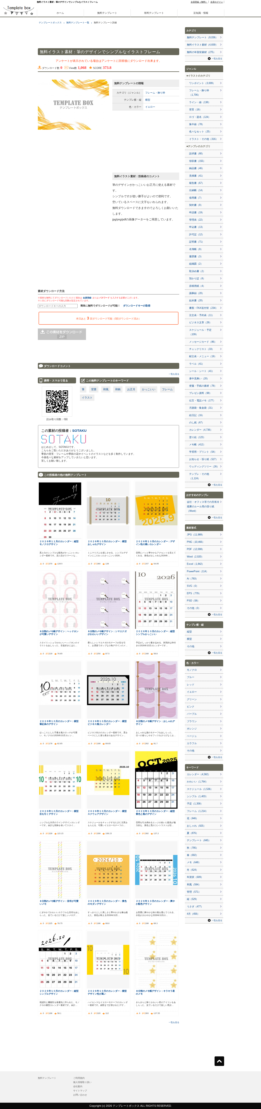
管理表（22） (196, 219)
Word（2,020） (195, 556)
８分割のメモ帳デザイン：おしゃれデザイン (155, 722)
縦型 (189, 631)
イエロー (150, 106)
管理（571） (194, 891)
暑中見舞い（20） (199, 378)
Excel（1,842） (195, 563)
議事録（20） (196, 293)
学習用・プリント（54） (203, 451)
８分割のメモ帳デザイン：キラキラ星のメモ (155, 992)
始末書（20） (196, 300)
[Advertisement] (18, 134)
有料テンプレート (154, 12)
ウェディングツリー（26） (204, 466)
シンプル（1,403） (197, 796)
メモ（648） (194, 862)
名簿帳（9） (196, 249)
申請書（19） (196, 212)
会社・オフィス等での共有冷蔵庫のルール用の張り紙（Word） (203, 506)
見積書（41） (196, 175)
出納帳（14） (196, 190)
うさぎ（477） (195, 906)
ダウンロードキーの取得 (136, 305)
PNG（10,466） (196, 541)
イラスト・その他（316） (203, 139)
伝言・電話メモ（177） (202, 400)
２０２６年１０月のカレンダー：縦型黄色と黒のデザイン (155, 812)
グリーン (192, 699)
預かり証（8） (197, 278)
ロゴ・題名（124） (200, 117)
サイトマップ (80, 1090)
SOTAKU (79, 431)
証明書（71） (196, 241)
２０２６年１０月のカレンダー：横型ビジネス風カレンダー (107, 722)
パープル (192, 713)
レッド (190, 684)
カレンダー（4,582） (198, 774)
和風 (106, 389)
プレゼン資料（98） (200, 393)
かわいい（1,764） (197, 781)
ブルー (190, 677)
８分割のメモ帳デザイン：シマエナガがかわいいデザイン (107, 632)
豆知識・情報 (200, 12)
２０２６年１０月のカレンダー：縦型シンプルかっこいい (155, 632)
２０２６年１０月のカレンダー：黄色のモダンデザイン (107, 902)
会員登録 (87, 298)
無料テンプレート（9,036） (202, 37)
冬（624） (192, 869)
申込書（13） (196, 227)
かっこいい (148, 389)
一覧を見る (174, 374)
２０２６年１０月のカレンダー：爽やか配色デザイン (155, 902)
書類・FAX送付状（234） (203, 307)
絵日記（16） (196, 415)
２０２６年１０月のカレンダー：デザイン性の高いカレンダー (155, 542)
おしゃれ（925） (196, 825)
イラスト (87, 397)
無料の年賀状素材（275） (201, 52)
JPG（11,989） (195, 534)
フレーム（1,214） (197, 811)
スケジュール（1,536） (200, 789)
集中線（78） (196, 124)
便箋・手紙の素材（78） (203, 385)
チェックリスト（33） (201, 349)
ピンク (190, 706)
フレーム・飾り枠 (155, 92)
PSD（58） (193, 600)
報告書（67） (196, 183)
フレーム (167, 389)
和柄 (118, 389)
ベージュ (192, 736)
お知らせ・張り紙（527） (203, 459)
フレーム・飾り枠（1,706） (199, 92)
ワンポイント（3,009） (202, 83)
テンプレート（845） (199, 840)
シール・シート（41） (201, 371)
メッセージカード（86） (203, 341)
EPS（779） (194, 593)
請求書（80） (196, 153)
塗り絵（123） (197, 437)
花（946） (192, 818)
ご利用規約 (79, 1078)
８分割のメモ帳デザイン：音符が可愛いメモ (59, 902)
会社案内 (77, 1086)
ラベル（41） (196, 363)
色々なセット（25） (200, 131)
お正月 (131, 389)
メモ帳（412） (197, 444)
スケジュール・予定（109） (200, 332)
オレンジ (192, 728)
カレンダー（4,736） (201, 429)
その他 (190, 646)
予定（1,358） (195, 803)
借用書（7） (196, 197)
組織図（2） (196, 263)
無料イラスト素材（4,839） (202, 44)
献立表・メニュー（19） (203, 356)
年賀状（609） (195, 877)
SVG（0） (193, 585)
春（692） (192, 855)
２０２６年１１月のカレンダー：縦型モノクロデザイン (59, 542)
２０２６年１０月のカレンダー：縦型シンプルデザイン (59, 992)
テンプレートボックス (50, 22)
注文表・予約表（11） (201, 315)
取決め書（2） (197, 271)
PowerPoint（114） (197, 571)
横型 (147, 99)
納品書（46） (196, 168)
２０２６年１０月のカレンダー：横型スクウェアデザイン (107, 812)
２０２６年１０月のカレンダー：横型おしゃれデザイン (107, 542)
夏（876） (192, 833)
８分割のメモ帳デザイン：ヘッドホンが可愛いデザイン (59, 632)
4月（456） (193, 913)
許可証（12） (196, 234)
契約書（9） (196, 205)
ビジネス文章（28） (200, 322)
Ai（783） (192, 578)
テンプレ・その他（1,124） (199, 476)
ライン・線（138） (200, 102)
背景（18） (195, 109)
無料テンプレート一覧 (77, 22)
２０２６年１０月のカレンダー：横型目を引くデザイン (59, 812)
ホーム (60, 12)
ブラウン (192, 721)
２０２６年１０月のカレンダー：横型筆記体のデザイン (59, 722)
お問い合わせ (80, 1095)
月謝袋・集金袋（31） (201, 407)
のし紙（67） (196, 422)
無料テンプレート (107, 12)
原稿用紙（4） (197, 285)
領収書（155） (197, 161)
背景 (93, 389)
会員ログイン (216, 2)
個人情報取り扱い (82, 1082)
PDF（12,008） (195, 549)
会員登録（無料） (199, 2)
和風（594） (194, 884)
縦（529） (192, 899)
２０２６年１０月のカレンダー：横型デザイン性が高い (107, 992)
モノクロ (192, 669)
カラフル (192, 743)
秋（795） (192, 847)
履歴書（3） (196, 256)
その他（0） (194, 608)
